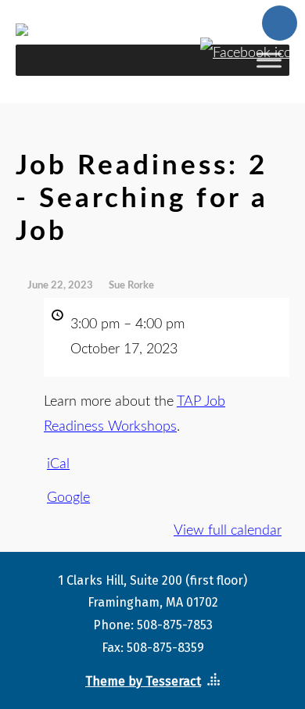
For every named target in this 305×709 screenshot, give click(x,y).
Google (68, 498)
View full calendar (228, 531)
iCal (58, 464)
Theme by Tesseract (143, 681)
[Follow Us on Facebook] (250, 47)
